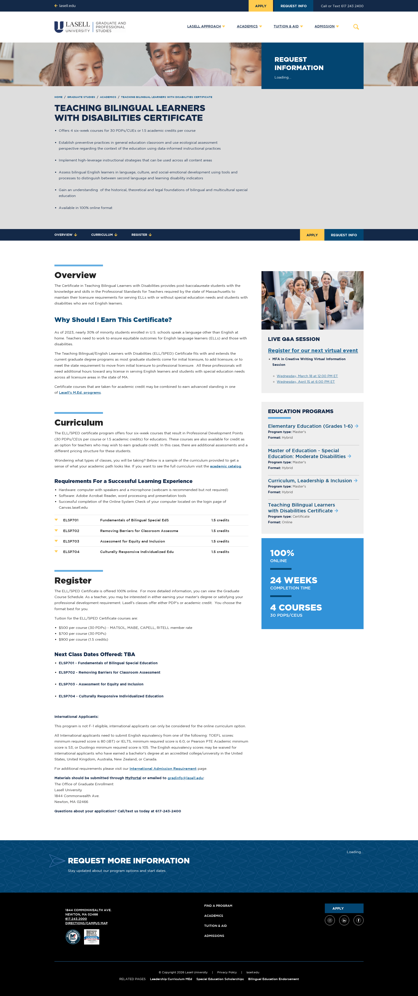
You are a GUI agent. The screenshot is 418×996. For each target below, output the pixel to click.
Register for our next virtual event (313, 350)
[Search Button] (356, 27)
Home (58, 97)
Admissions (214, 936)
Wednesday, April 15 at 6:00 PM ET (306, 381)
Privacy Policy (227, 972)
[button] (205, 26)
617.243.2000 (76, 919)
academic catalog (225, 466)
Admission (325, 26)
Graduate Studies (81, 97)
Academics (247, 26)
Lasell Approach (204, 26)
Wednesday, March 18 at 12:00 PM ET (307, 376)
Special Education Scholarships (220, 979)
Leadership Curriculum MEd (171, 979)
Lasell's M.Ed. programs (80, 392)
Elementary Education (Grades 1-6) (310, 426)
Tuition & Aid (286, 26)
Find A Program (218, 905)
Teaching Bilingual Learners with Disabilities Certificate (166, 97)
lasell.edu (252, 972)
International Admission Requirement (163, 768)
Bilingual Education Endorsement (273, 979)
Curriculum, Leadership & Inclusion (310, 480)
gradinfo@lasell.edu (185, 778)
